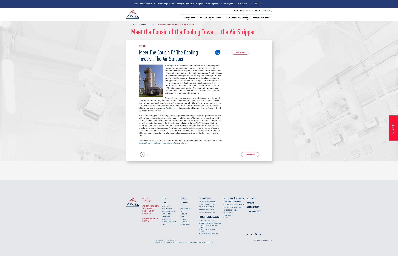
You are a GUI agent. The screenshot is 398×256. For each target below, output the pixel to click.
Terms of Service (170, 240)
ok (256, 4)
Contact (258, 10)
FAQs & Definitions (185, 224)
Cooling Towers (189, 17)
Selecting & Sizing (185, 222)
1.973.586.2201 (146, 201)
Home (236, 10)
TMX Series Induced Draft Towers (207, 202)
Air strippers (170, 108)
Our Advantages (166, 206)
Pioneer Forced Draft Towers (206, 209)
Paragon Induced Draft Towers (207, 207)
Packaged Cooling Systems (210, 17)
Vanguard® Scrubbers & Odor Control (233, 207)
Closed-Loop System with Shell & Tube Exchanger (208, 230)
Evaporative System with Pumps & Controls (210, 223)
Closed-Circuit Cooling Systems (207, 220)
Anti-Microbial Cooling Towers (207, 212)
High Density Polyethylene (168, 211)
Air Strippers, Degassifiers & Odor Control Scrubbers (248, 17)
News (152, 25)
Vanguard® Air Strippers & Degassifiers (233, 205)
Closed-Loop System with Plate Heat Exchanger (208, 226)
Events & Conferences (186, 209)
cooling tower (171, 66)
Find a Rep (251, 198)
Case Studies (184, 214)
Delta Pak (225, 218)
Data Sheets (183, 219)
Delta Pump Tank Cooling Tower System (208, 234)
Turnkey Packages (227, 215)
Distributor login (253, 206)
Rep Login (250, 202)
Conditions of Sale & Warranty (169, 222)
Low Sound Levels (166, 214)
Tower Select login (254, 211)
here (184, 143)
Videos (182, 216)
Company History (166, 219)
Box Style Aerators (228, 212)
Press (182, 211)
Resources (249, 10)
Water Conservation (167, 209)
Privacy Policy (159, 240)
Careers (164, 224)
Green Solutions (166, 216)
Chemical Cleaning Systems (230, 210)
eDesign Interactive (266, 240)
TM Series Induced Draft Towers (207, 204)
